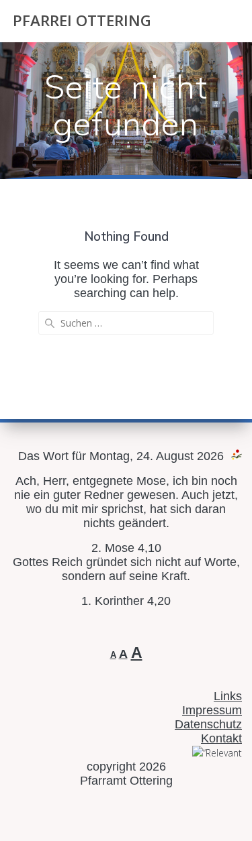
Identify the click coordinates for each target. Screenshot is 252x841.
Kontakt (221, 738)
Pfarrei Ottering (82, 20)
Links (228, 696)
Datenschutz (208, 724)
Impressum (212, 710)
